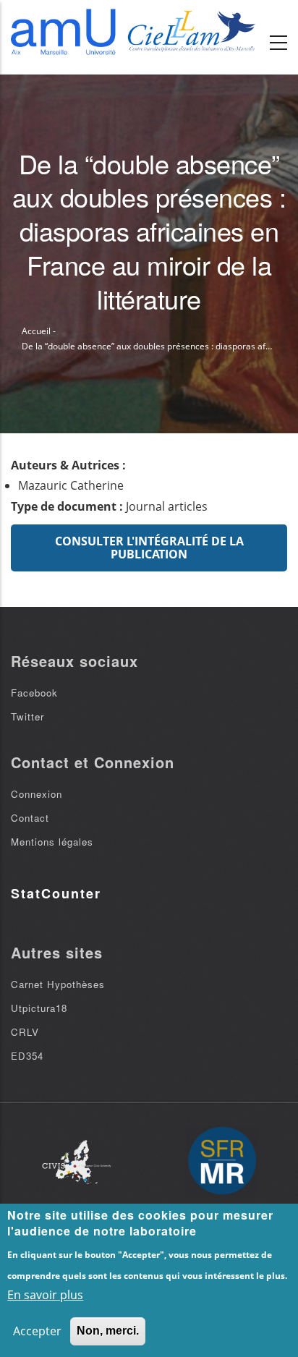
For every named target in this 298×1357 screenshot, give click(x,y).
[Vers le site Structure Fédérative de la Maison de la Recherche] (222, 1162)
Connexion (36, 794)
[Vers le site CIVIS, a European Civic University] (76, 1162)
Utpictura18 (39, 1008)
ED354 (27, 1056)
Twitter (27, 716)
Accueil (36, 331)
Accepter (37, 1331)
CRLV (25, 1032)
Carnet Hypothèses (58, 984)
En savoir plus (45, 1295)
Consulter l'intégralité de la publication (149, 547)
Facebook (34, 692)
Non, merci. (108, 1330)
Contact (30, 818)
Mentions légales (52, 841)
